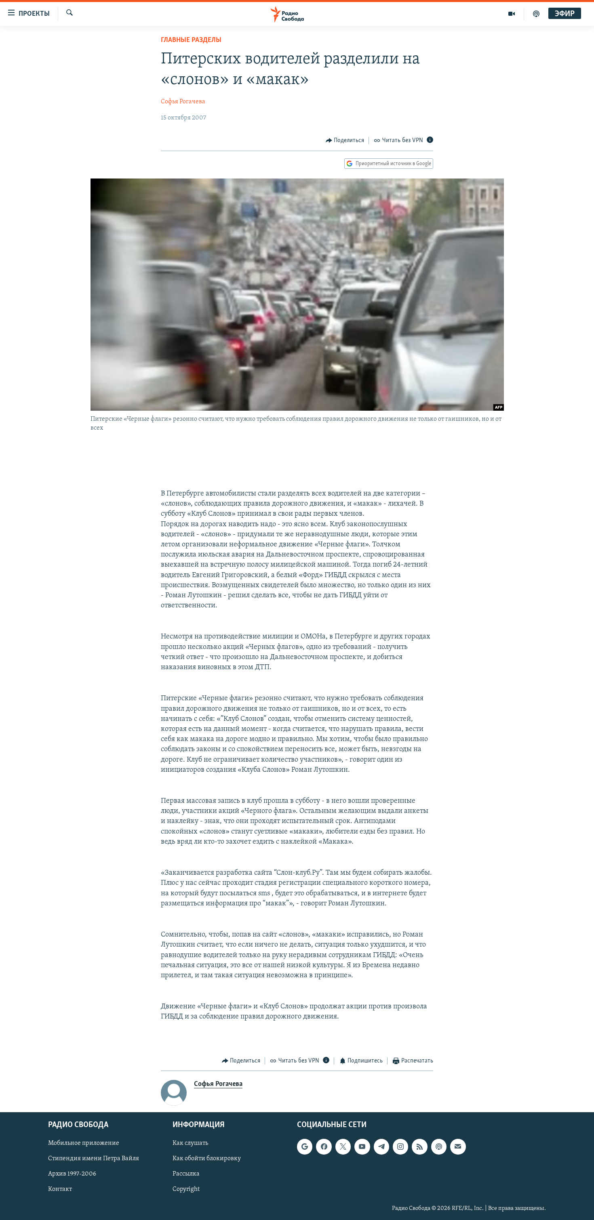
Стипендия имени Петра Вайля (93, 1159)
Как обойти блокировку (207, 1159)
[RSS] (419, 1147)
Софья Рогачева (183, 102)
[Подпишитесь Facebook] (323, 1147)
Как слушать (190, 1143)
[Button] (345, 140)
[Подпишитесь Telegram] (381, 1147)
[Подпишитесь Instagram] (400, 1147)
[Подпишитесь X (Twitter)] (343, 1147)
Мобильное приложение (83, 1143)
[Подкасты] (439, 1147)
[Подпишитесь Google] (304, 1147)
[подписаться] (458, 1147)
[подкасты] (536, 14)
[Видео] (511, 14)
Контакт (60, 1189)
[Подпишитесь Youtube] (362, 1147)
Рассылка (186, 1174)
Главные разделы (191, 40)
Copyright (186, 1189)
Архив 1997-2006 (72, 1174)
